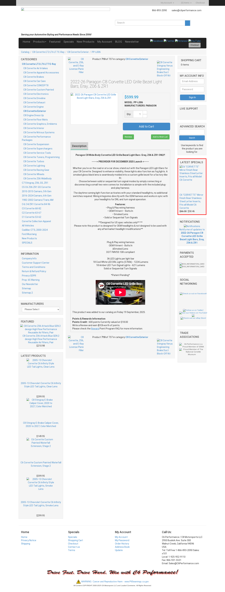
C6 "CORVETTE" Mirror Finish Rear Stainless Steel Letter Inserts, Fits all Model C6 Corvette (191, 201)
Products (39, 41)
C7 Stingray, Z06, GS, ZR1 (35, 182)
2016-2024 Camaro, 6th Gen (36, 195)
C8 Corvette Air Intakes (35, 68)
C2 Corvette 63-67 (31, 212)
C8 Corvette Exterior (78, 52)
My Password (122, 540)
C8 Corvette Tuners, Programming (41, 157)
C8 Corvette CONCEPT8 (35, 85)
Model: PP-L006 (134, 102)
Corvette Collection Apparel (36, 221)
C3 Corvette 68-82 (31, 208)
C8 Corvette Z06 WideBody (37, 178)
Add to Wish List (160, 137)
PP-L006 (96, 52)
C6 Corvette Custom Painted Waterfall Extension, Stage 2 (41, 464)
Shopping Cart (75, 540)
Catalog (25, 52)
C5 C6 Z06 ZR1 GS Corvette (36, 187)
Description (79, 146)
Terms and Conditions (33, 267)
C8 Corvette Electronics (36, 94)
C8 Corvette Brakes (33, 77)
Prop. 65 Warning (31, 280)
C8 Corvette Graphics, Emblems (40, 124)
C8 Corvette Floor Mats (35, 119)
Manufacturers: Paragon (140, 105)
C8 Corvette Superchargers (37, 148)
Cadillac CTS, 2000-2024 (35, 230)
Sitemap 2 (27, 292)
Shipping (25, 543)
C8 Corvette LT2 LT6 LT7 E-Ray (48, 52)
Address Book (122, 547)
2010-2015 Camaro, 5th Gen (36, 191)
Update (119, 550)
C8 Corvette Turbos (33, 161)
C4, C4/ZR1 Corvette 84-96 (36, 204)
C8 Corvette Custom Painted (38, 89)
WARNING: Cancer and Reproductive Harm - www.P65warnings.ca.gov (115, 581)
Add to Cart (146, 126)
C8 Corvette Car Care (34, 81)
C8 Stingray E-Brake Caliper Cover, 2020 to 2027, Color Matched (41, 424)
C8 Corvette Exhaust (34, 102)
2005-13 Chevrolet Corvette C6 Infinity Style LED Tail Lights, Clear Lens (41, 385)
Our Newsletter (30, 284)
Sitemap (26, 288)
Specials (68, 41)
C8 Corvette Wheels (33, 174)
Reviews (128, 137)
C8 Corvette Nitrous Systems (39, 132)
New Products (85, 41)
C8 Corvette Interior (33, 128)
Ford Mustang (29, 234)
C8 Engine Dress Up (33, 115)
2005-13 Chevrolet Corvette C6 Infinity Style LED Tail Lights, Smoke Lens (41, 504)
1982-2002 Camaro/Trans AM (37, 200)
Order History (122, 543)
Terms (71, 550)
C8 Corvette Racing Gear (36, 170)
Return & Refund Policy (34, 271)
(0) (185, 2)
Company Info (29, 258)
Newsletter (132, 41)
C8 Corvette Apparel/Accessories (41, 72)
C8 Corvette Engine (33, 106)
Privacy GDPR (29, 275)
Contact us (74, 547)
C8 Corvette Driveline (34, 98)
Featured (54, 41)
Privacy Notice (28, 540)
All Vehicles (28, 225)
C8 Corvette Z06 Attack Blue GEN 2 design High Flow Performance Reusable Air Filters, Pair (41, 339)
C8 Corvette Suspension (36, 144)
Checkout (73, 543)
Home (26, 41)
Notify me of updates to (192, 236)
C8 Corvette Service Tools (37, 153)
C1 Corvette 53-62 (31, 217)
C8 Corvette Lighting (34, 165)
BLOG (118, 41)
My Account (104, 41)
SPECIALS (27, 242)
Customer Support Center (35, 262)
